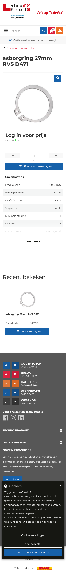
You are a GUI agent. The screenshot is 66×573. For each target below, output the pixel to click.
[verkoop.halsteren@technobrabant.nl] (16, 383)
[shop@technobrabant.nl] (16, 401)
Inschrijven (12, 479)
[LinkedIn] (22, 419)
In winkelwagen (31, 331)
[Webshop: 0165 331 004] (7, 401)
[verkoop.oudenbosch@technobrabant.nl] (16, 365)
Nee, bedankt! (33, 544)
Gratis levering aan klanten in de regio (35, 40)
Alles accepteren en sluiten (33, 552)
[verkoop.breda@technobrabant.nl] (16, 374)
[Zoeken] (43, 30)
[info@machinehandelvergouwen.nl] (16, 392)
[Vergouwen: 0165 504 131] (7, 392)
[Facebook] (7, 419)
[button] (16, 430)
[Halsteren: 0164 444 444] (7, 383)
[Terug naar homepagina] (16, 7)
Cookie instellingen (33, 535)
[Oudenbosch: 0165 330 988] (7, 365)
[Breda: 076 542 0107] (7, 374)
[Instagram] (14, 419)
